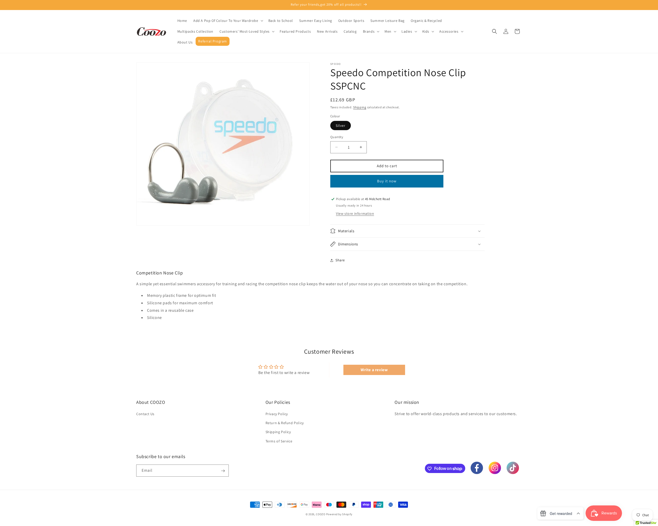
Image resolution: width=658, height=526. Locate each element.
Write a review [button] (374, 369)
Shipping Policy (278, 432)
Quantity (336, 137)
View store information (355, 213)
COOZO (320, 514)
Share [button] (340, 260)
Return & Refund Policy (285, 423)
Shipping (359, 107)
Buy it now (387, 181)
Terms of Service (279, 441)
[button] (227, 20)
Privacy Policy (277, 414)
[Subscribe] (223, 471)
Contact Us (145, 414)
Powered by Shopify (339, 514)
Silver (340, 125)
